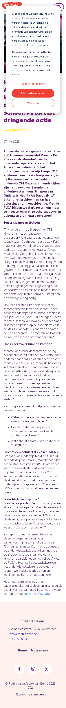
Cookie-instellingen (33, 83)
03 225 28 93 (18, 639)
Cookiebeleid (37, 694)
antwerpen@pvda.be (23, 634)
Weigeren (33, 102)
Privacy (21, 694)
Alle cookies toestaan (33, 93)
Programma (39, 650)
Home (22, 650)
